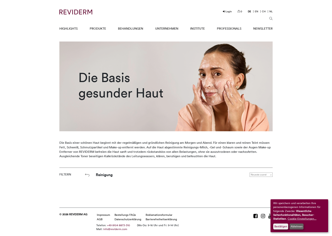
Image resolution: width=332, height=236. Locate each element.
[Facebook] (256, 216)
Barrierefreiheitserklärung (161, 219)
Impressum (103, 215)
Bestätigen (280, 226)
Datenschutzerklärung (128, 219)
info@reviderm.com (115, 229)
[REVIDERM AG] (75, 12)
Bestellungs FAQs (125, 215)
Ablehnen (297, 226)
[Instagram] (263, 216)
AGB (99, 219)
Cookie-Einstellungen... (302, 218)
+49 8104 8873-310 (118, 225)
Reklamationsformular (159, 215)
